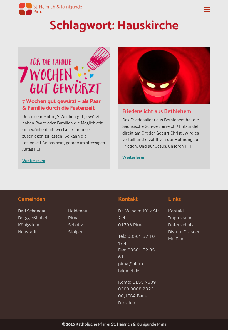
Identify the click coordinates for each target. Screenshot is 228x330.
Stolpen (75, 231)
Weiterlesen (33, 161)
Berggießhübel (32, 217)
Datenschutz (181, 224)
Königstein (28, 224)
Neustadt (27, 231)
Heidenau (77, 210)
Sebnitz (75, 224)
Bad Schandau (32, 210)
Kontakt (176, 210)
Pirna (73, 217)
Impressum (179, 217)
